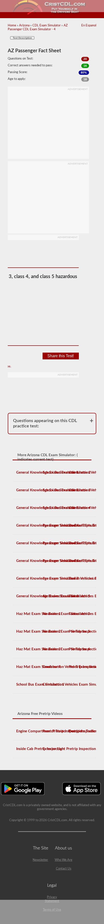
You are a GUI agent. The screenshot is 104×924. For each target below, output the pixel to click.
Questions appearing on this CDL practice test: (45, 423)
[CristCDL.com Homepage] (52, 13)
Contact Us (63, 868)
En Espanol (88, 25)
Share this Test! (60, 356)
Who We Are (63, 860)
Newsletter (40, 860)
